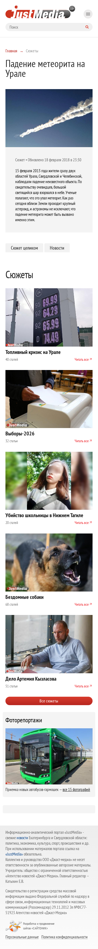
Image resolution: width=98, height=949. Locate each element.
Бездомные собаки (24, 597)
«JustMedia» (14, 854)
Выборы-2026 (20, 433)
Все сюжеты (48, 701)
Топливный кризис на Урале (33, 352)
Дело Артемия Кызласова (30, 678)
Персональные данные (22, 936)
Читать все (82, 359)
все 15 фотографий (76, 789)
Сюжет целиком (24, 247)
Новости (57, 247)
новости (22, 837)
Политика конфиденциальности (64, 936)
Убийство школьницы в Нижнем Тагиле (44, 515)
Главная (11, 50)
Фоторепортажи (23, 720)
